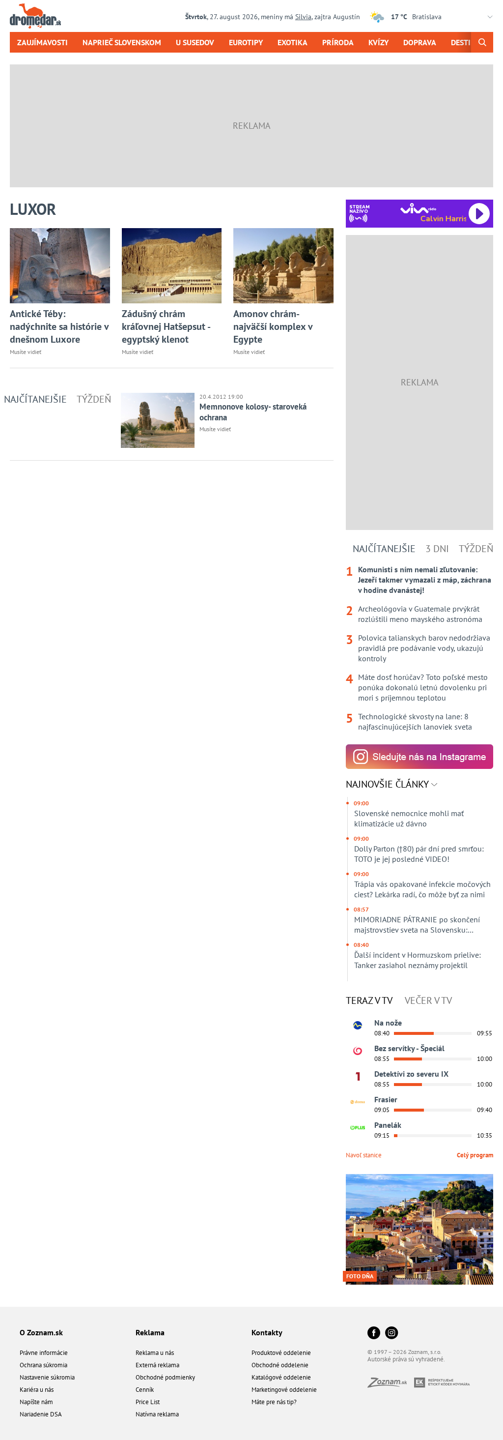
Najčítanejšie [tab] (35, 399)
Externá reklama (157, 1365)
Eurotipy (246, 42)
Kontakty (267, 1332)
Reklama (150, 1332)
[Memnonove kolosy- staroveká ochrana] (158, 420)
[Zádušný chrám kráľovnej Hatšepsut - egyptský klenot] (172, 265)
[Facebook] (373, 1333)
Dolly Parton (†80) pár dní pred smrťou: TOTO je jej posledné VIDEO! (419, 854)
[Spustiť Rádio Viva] (418, 208)
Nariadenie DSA (41, 1414)
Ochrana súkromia (43, 1365)
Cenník (145, 1389)
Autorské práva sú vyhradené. (406, 1359)
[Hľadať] (482, 42)
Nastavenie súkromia (47, 1377)
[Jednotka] (357, 1076)
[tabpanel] (419, 648)
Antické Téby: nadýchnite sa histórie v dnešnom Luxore (59, 326)
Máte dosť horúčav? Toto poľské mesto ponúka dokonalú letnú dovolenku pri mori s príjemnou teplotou (423, 687)
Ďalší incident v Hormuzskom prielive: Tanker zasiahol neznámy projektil (417, 960)
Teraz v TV (369, 1000)
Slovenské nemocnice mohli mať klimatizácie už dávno (409, 818)
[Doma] (357, 1102)
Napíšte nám (36, 1402)
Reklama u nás (155, 1353)
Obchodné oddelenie (280, 1365)
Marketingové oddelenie (284, 1389)
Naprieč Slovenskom (122, 42)
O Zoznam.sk (41, 1332)
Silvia (303, 16)
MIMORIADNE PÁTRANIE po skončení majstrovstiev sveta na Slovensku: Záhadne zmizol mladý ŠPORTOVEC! (417, 924)
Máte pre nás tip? (274, 1402)
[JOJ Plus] (357, 1127)
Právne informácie (44, 1353)
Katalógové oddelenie (281, 1377)
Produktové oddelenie (281, 1353)
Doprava (419, 42)
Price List (148, 1402)
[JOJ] (357, 1051)
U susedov (195, 42)
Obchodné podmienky (165, 1377)
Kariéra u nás (37, 1389)
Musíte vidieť (25, 351)
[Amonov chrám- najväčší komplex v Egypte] (283, 265)
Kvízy (378, 42)
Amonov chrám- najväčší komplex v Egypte (272, 326)
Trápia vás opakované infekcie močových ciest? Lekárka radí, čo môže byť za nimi (422, 889)
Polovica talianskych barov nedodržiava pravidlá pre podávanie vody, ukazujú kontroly (424, 648)
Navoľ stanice (364, 1155)
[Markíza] (357, 1025)
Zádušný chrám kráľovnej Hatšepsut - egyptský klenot (166, 326)
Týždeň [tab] (94, 399)
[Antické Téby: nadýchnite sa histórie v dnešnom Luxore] (60, 265)
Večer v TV (428, 1000)
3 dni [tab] (437, 548)
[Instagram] (391, 1333)
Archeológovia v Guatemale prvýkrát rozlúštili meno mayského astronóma (420, 614)
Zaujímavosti (42, 42)
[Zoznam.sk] (390, 1385)
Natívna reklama (157, 1414)
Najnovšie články (388, 784)
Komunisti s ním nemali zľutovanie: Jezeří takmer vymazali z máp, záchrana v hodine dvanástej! (424, 579)
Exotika (292, 42)
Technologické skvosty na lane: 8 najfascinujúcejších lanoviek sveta (415, 721)
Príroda (338, 42)
